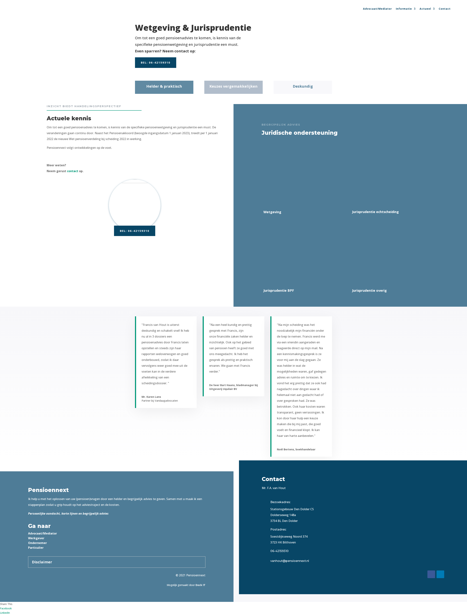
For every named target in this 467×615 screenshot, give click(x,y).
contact (72, 171)
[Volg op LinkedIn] (440, 574)
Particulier (36, 548)
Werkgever (36, 538)
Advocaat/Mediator (377, 8)
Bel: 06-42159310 (155, 62)
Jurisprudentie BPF (278, 290)
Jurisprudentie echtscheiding (375, 212)
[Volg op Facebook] (431, 574)
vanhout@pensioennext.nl (289, 561)
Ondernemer (37, 543)
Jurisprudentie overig (369, 290)
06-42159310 (279, 551)
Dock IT (200, 585)
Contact (445, 8)
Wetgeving (272, 212)
